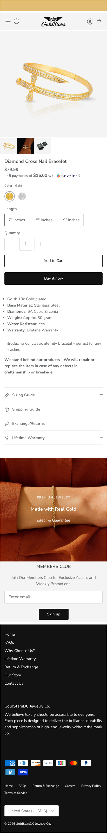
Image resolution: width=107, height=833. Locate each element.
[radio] (9, 196)
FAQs (9, 642)
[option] (53, 84)
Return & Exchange (21, 667)
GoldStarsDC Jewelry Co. (34, 824)
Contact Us (13, 683)
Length (10, 208)
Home (9, 634)
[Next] (100, 5)
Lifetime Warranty (20, 658)
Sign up (53, 614)
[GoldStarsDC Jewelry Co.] (53, 22)
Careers (70, 786)
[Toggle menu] (8, 21)
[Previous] (7, 5)
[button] (53, 175)
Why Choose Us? (19, 650)
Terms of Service (15, 793)
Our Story (12, 675)
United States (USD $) (28, 811)
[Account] (87, 21)
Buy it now (53, 278)
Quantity (12, 232)
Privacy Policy (91, 786)
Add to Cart (53, 260)
